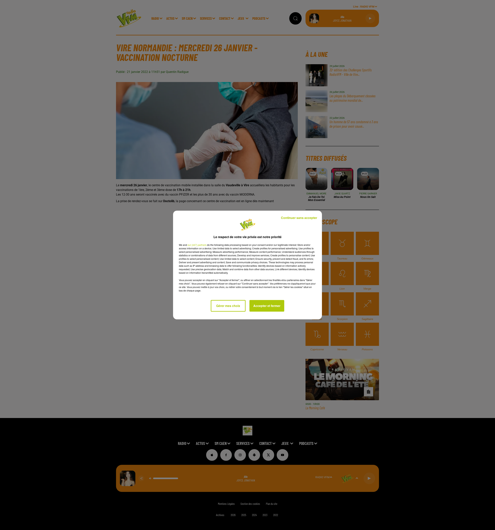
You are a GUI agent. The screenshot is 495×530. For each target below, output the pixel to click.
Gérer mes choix (228, 305)
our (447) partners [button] (197, 244)
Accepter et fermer (266, 305)
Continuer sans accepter (299, 217)
